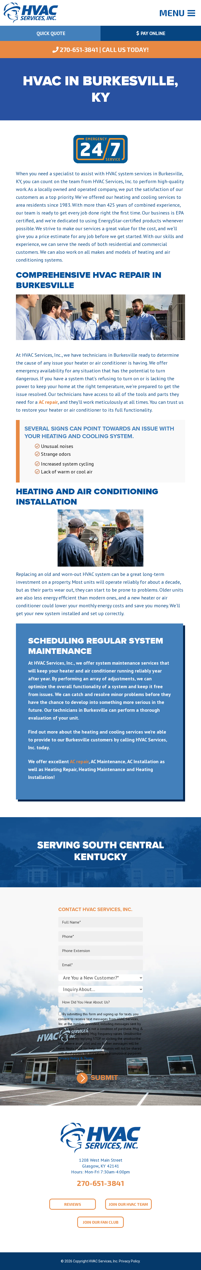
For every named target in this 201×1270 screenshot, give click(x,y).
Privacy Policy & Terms (76, 1058)
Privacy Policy (129, 1261)
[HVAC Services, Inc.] (31, 12)
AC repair (48, 402)
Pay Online (152, 33)
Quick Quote (50, 33)
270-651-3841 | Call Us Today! (104, 49)
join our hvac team (128, 1204)
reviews (72, 1204)
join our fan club (100, 1222)
